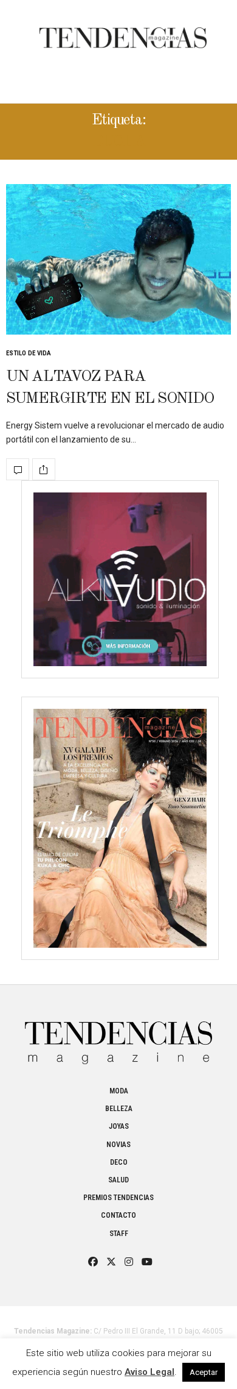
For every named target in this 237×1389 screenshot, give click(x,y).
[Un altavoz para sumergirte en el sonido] (118, 259)
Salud (118, 1180)
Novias (118, 1144)
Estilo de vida (28, 353)
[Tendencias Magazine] (123, 31)
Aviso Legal (149, 1371)
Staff (118, 1233)
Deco (119, 1162)
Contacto (118, 1215)
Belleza (118, 1108)
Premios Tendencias (118, 1197)
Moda (118, 1091)
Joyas (119, 1126)
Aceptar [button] (204, 1372)
